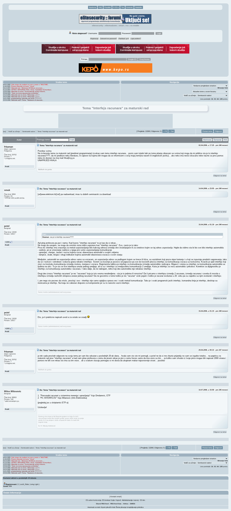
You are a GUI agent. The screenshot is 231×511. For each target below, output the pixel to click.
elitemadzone (111, 25)
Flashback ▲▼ (124, 38)
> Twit (171, 131)
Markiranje (207, 140)
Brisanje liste (223, 88)
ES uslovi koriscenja (93, 500)
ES (134, 504)
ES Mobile (134, 25)
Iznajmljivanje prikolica (135, 507)
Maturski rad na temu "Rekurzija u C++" (25, 95)
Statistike (138, 7)
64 (218, 99)
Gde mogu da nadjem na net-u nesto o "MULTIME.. (30, 84)
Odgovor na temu (220, 175)
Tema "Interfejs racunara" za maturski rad (52, 131)
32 (215, 99)
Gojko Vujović (116, 500)
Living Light (34, 484)
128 (221, 99)
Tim (122, 7)
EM (131, 504)
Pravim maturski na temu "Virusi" (23, 86)
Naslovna (92, 7)
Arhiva (125, 504)
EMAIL (121, 25)
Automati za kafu (94, 507)
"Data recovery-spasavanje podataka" (25, 93)
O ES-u (116, 7)
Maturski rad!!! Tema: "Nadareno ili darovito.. (27, 100)
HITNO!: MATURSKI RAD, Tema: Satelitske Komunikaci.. (31, 90)
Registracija (94, 38)
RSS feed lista (115, 504)
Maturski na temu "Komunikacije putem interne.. (28, 91)
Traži (72, 140)
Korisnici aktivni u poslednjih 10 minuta (19, 478)
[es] (4, 131)
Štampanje (217, 140)
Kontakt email (115, 496)
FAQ (100, 7)
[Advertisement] (115, 121)
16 (212, 99)
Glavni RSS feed (102, 504)
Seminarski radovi (28, 131)
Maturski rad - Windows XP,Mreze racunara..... (28, 88)
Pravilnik (107, 7)
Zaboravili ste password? (108, 38)
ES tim (142, 500)
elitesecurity (97, 25)
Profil (7, 166)
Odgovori (218, 131)
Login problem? (136, 38)
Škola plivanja (121, 507)
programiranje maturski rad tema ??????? (26, 98)
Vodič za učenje (14, 131)
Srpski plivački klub (108, 507)
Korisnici (129, 7)
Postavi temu (207, 131)
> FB (165, 131)
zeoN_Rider (24, 484)
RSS (127, 25)
